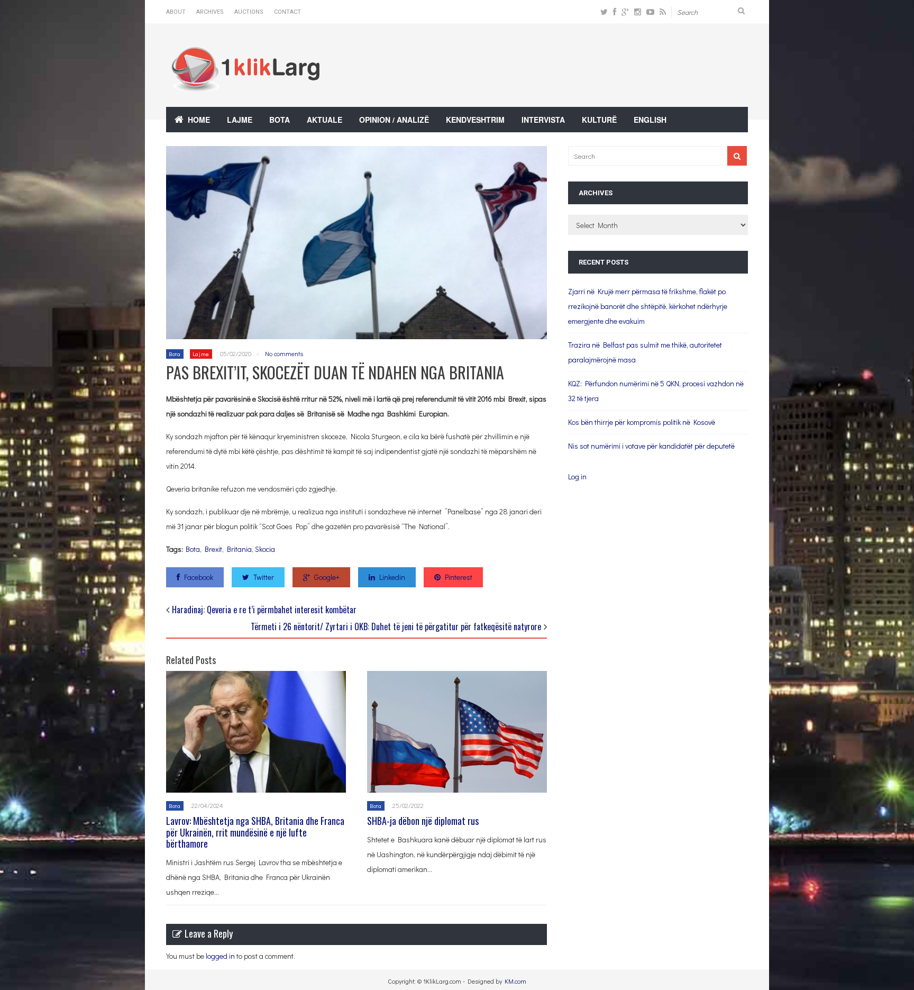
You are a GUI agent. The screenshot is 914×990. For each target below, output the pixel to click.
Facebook (198, 577)
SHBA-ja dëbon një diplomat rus (426, 821)
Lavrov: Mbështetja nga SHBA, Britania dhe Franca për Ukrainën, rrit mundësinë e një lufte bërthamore (255, 832)
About (176, 11)
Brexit (213, 549)
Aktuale (324, 119)
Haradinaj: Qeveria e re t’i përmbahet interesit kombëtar (264, 609)
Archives (210, 11)
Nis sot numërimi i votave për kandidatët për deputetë (651, 446)
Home (199, 119)
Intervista (543, 119)
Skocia (265, 549)
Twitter (263, 577)
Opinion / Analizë (394, 119)
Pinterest (458, 577)
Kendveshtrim (475, 119)
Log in (577, 476)
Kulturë (599, 119)
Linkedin (392, 577)
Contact (287, 11)
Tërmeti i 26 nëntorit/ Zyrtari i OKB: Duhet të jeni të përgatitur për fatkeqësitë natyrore (396, 626)
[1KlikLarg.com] (245, 84)
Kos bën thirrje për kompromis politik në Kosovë (641, 422)
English (650, 119)
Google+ (327, 577)
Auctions (248, 11)
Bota (279, 119)
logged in (220, 956)
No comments (284, 353)
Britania (239, 549)
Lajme (239, 119)
